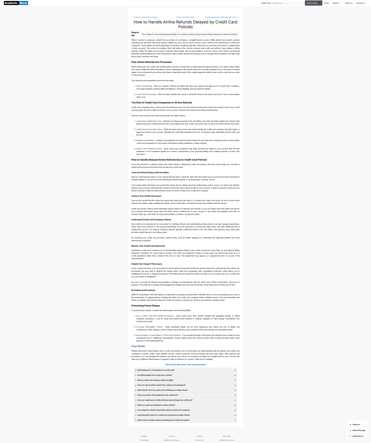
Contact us (360, 3)
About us (348, 3)
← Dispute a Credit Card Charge (144, 17)
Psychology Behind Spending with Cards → (222, 17)
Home (326, 3)
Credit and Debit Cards (185, 17)
